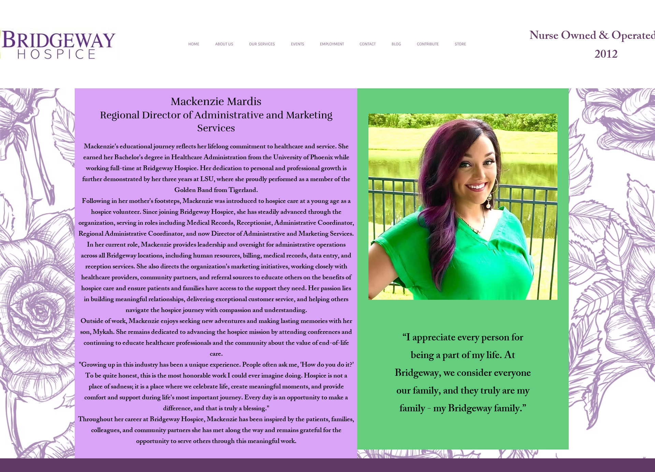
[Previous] (176, 44)
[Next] (478, 44)
